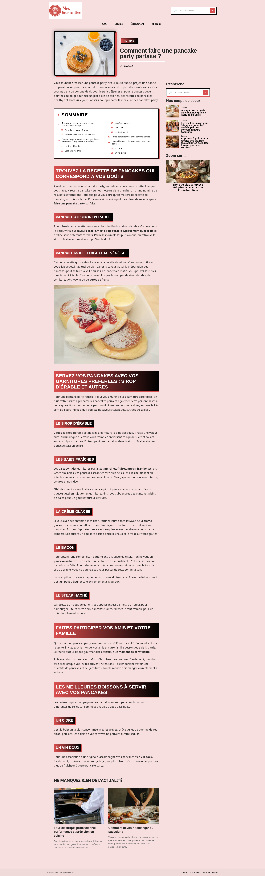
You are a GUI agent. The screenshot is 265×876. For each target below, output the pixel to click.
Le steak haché (121, 132)
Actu (112, 822)
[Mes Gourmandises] (65, 10)
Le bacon (119, 127)
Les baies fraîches (73, 150)
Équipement (60, 822)
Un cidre (118, 148)
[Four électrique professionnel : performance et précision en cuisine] (79, 806)
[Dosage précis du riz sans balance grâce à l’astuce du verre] (172, 111)
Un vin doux (120, 153)
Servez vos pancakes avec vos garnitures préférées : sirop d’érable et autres (81, 140)
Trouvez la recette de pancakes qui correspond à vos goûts (78, 124)
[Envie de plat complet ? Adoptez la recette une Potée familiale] (188, 171)
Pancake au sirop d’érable (76, 130)
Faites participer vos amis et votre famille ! (131, 136)
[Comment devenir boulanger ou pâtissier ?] (133, 806)
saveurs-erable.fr (88, 231)
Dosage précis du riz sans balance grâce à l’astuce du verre (193, 112)
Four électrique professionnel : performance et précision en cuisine (75, 831)
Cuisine (129, 41)
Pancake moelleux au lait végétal (80, 134)
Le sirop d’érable (72, 146)
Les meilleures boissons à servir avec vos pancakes (131, 142)
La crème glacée (122, 123)
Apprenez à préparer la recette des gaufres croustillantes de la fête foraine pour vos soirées (195, 143)
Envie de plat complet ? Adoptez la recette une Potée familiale (188, 187)
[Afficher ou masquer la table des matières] (121, 114)
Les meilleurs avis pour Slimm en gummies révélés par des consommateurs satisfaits (195, 127)
